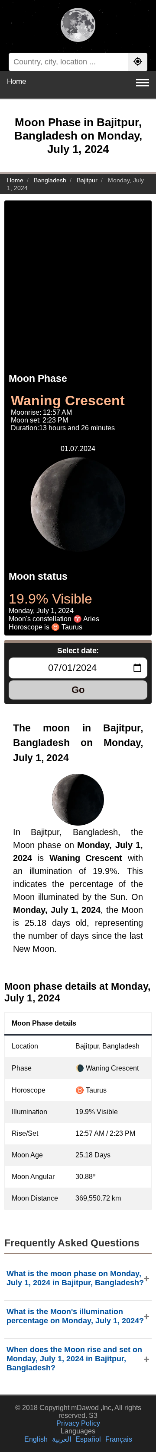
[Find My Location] (137, 62)
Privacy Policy (78, 1423)
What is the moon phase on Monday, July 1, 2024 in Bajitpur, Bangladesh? (75, 1278)
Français (118, 1439)
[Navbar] (142, 82)
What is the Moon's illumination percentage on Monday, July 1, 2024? (75, 1316)
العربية (61, 1439)
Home (16, 81)
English (36, 1439)
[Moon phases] (78, 26)
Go (78, 689)
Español (88, 1439)
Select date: (78, 650)
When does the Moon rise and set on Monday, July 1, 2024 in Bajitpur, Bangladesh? (74, 1358)
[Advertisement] (78, 278)
